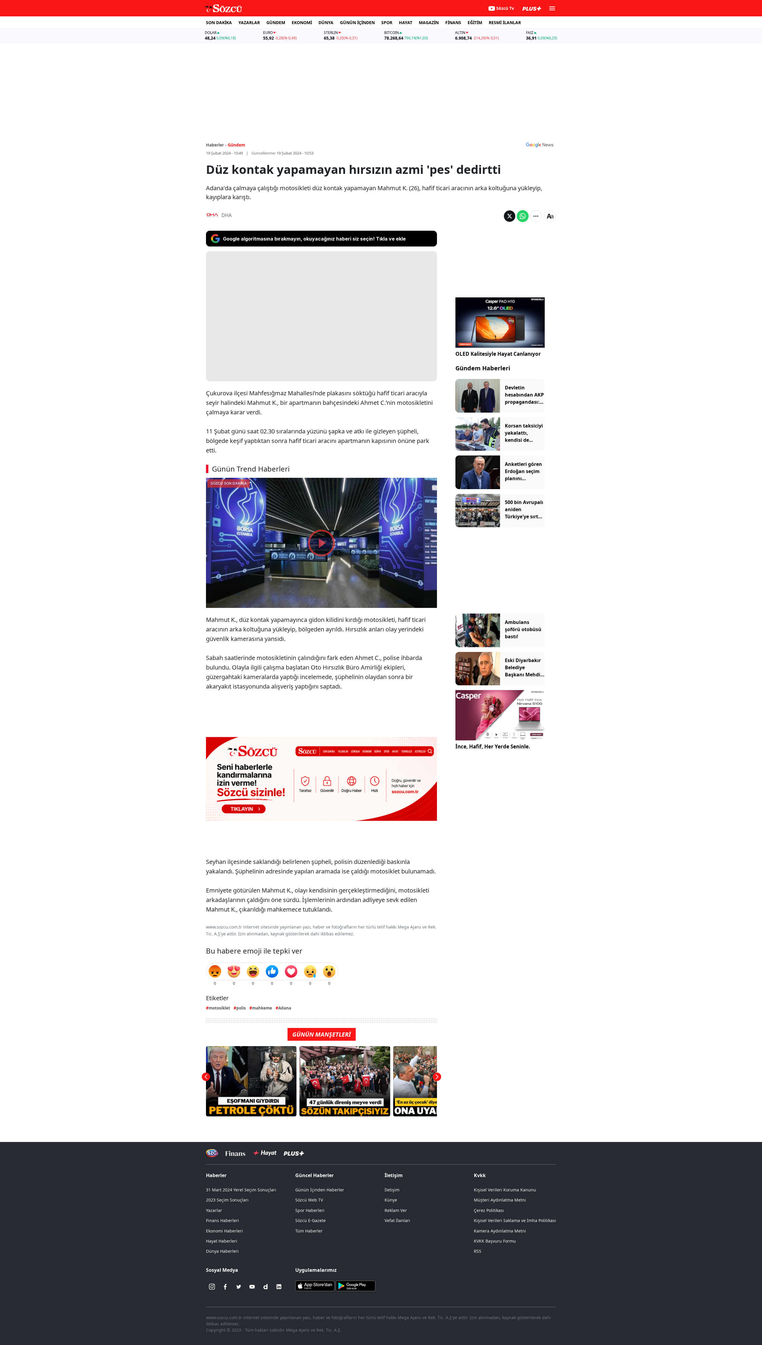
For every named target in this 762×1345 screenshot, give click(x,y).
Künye (391, 1200)
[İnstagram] (212, 1287)
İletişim (392, 1190)
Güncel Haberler (314, 1175)
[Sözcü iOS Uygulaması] (315, 1285)
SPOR (386, 22)
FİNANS (453, 22)
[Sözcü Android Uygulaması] (355, 1285)
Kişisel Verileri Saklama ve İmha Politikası (515, 1220)
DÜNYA (325, 22)
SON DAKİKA (219, 22)
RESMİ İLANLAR (505, 22)
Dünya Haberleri (222, 1251)
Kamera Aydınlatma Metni (500, 1231)
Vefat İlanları (397, 1220)
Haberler (216, 1175)
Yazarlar (214, 1210)
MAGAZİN (429, 22)
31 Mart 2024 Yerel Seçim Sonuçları (241, 1190)
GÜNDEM (275, 22)
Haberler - (216, 145)
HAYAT (405, 22)
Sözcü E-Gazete (310, 1220)
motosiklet (219, 1008)
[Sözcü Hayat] (264, 1153)
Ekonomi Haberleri (224, 1231)
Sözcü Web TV (309, 1200)
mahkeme (262, 1008)
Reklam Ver (396, 1210)
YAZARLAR (249, 22)
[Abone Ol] (539, 144)
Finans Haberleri (222, 1220)
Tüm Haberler (309, 1231)
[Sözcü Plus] (294, 1153)
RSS (477, 1251)
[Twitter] (239, 1287)
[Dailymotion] (265, 1287)
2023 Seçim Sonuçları (227, 1200)
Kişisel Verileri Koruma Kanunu (505, 1190)
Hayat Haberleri (221, 1241)
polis (241, 1008)
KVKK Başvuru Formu (495, 1241)
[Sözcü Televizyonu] (212, 1153)
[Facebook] (225, 1287)
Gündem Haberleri (482, 368)
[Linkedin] (279, 1287)
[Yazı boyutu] (550, 216)
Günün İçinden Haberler (319, 1190)
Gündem (236, 145)
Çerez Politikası (489, 1210)
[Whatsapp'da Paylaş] (523, 216)
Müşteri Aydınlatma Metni (500, 1200)
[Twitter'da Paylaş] (510, 216)
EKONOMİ (302, 22)
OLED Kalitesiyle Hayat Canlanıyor (498, 353)
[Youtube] (252, 1287)
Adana (284, 1008)
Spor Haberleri (309, 1210)
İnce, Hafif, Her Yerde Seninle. (492, 746)
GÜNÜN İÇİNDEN (357, 22)
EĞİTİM (475, 22)
